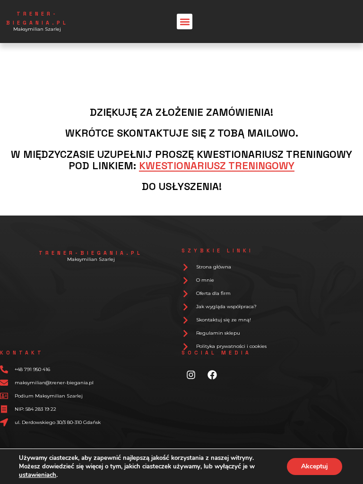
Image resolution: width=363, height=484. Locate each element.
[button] (184, 21)
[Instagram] (191, 374)
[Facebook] (212, 374)
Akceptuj (314, 466)
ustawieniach (37, 475)
